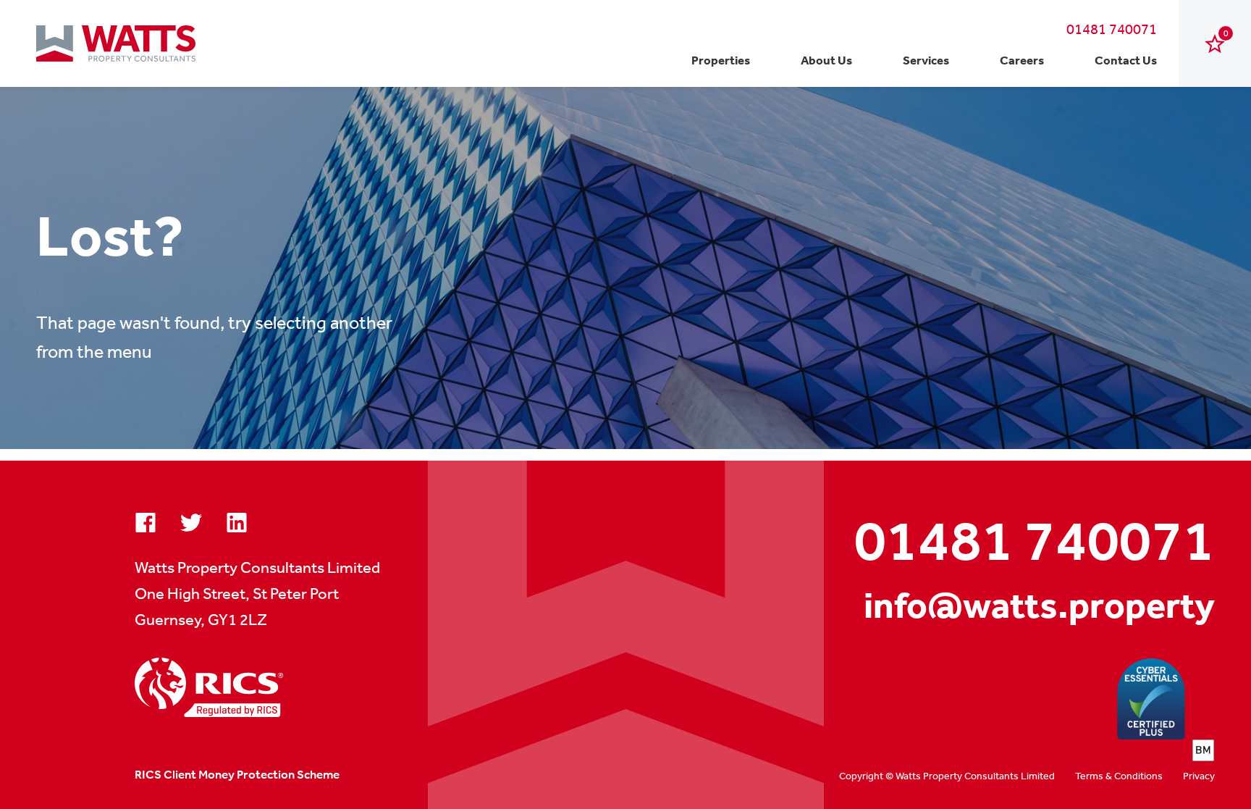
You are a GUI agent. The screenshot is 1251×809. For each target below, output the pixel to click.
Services (926, 59)
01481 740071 (1111, 28)
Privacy (1199, 775)
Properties (720, 59)
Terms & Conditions (1119, 775)
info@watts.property (1039, 605)
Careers (1022, 59)
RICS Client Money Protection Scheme (237, 774)
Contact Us (1126, 59)
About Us (826, 59)
